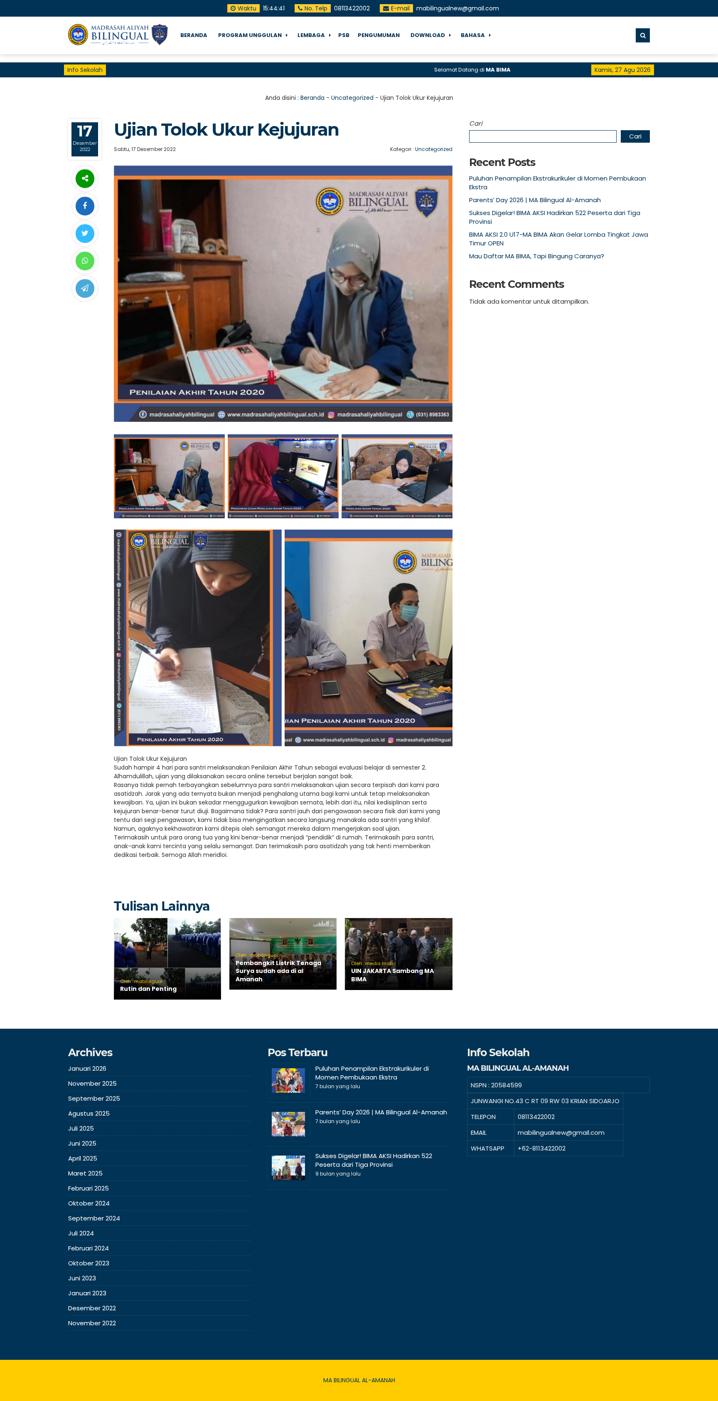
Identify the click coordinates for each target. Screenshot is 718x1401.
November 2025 (92, 1083)
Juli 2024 (81, 1233)
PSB (343, 35)
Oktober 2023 (88, 1263)
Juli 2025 (81, 1128)
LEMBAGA (311, 35)
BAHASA (473, 35)
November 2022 (92, 1323)
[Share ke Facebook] (84, 206)
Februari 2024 (88, 1248)
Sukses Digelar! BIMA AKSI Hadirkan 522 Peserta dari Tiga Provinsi (373, 1160)
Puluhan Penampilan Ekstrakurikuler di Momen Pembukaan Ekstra (372, 1073)
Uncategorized (352, 98)
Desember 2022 (92, 1308)
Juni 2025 (82, 1143)
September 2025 (94, 1098)
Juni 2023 (82, 1278)
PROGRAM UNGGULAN (250, 35)
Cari (475, 123)
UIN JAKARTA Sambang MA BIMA (392, 975)
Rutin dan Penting (148, 989)
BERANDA (193, 35)
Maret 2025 (85, 1173)
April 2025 (82, 1158)
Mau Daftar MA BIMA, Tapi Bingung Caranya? (536, 256)
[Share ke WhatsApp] (84, 261)
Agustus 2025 (89, 1113)
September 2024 (94, 1218)
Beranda (312, 98)
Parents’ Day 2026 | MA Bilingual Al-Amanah (535, 200)
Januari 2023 (87, 1293)
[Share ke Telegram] (84, 288)
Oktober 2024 (89, 1203)
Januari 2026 (87, 1068)
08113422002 (353, 8)
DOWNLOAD (428, 35)
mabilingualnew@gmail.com (458, 8)
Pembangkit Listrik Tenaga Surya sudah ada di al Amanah (278, 971)
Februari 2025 (88, 1188)
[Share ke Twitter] (84, 233)
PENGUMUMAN (379, 35)
